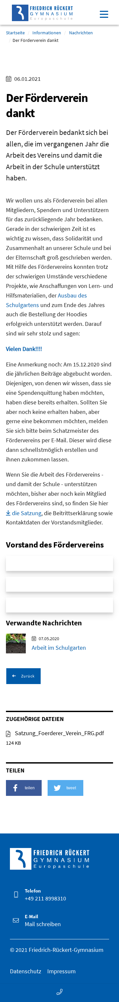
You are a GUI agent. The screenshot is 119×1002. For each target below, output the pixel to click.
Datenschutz (25, 971)
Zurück (27, 675)
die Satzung (26, 513)
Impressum (61, 971)
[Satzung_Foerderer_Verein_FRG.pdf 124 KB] (8, 733)
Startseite (15, 33)
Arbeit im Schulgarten (59, 647)
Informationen (46, 33)
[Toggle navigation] (104, 13)
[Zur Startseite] (42, 11)
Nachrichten (81, 33)
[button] (24, 788)
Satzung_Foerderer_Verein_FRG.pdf (59, 733)
